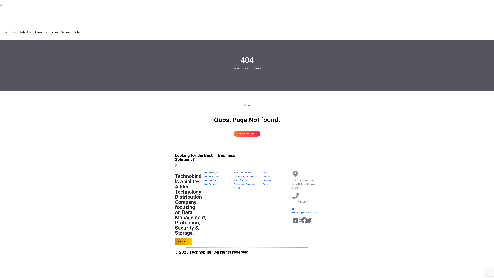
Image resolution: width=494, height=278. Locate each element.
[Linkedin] (295, 220)
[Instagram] (300, 220)
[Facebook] (304, 220)
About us (182, 241)
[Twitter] (309, 220)
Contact (77, 32)
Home (4, 32)
